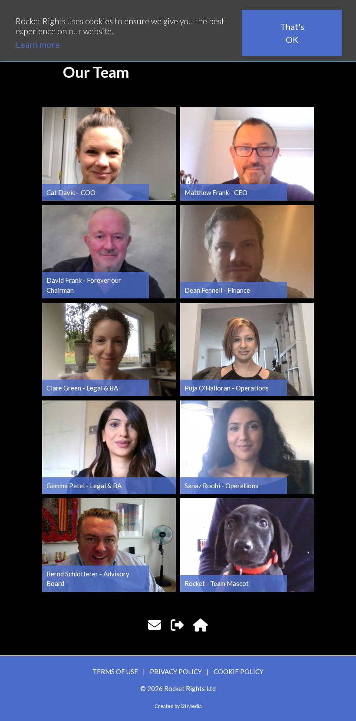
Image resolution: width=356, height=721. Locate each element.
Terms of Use (115, 671)
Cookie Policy (239, 671)
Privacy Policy (176, 671)
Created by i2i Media (178, 706)
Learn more (38, 44)
